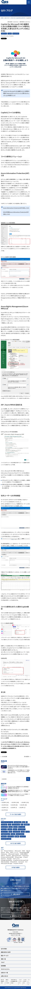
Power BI (10, 829)
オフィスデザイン (21, 829)
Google (27, 831)
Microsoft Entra (17, 855)
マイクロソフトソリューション (7, 822)
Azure (9, 824)
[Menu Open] (28, 2)
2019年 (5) (14, 807)
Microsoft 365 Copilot (6, 839)
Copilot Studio (16, 831)
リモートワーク (4, 831)
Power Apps (4, 824)
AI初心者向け (24, 854)
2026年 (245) (5, 802)
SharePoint (4, 836)
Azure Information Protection (7, 36)
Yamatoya (26, 855)
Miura (3, 855)
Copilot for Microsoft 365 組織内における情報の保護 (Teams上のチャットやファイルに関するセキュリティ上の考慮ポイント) (16, 93)
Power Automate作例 (8, 857)
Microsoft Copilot (14, 854)
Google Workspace (5, 834)
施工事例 (17, 836)
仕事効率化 (27, 824)
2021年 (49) (23, 805)
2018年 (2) (22, 807)
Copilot (9, 33)
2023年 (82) (5, 805)
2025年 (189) (15, 802)
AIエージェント (22, 827)
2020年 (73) (5, 807)
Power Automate (15, 824)
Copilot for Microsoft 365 (21, 860)
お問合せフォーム (5, 725)
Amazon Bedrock (20, 834)
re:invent (13, 834)
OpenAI (9, 855)
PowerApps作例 (24, 852)
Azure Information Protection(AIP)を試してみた (16, 208)
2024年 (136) (25, 802)
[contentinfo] (15, 954)
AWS (24, 822)
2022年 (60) (14, 805)
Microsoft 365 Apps (7, 863)
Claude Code (10, 836)
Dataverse (4, 854)
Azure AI (15, 829)
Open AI (15, 827)
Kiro (22, 824)
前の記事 (4, 756)
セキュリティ (4, 829)
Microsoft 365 (16, 33)
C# (26, 862)
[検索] (28, 779)
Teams (10, 831)
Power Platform (17, 822)
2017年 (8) (5, 810)
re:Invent (21, 862)
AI (26, 822)
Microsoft (18, 851)
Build (28, 851)
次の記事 (26, 756)
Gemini (22, 831)
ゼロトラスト (4, 33)
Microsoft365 (5, 862)
